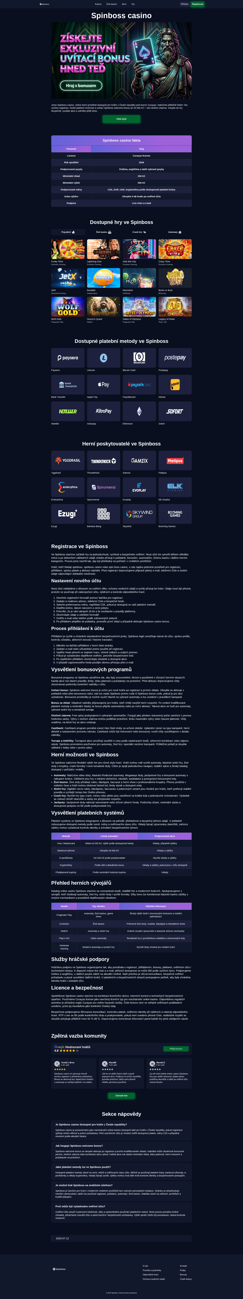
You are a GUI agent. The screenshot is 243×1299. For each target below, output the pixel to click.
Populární (66, 232)
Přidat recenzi (176, 1049)
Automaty (173, 232)
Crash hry (137, 232)
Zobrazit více (121, 1096)
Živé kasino (101, 232)
